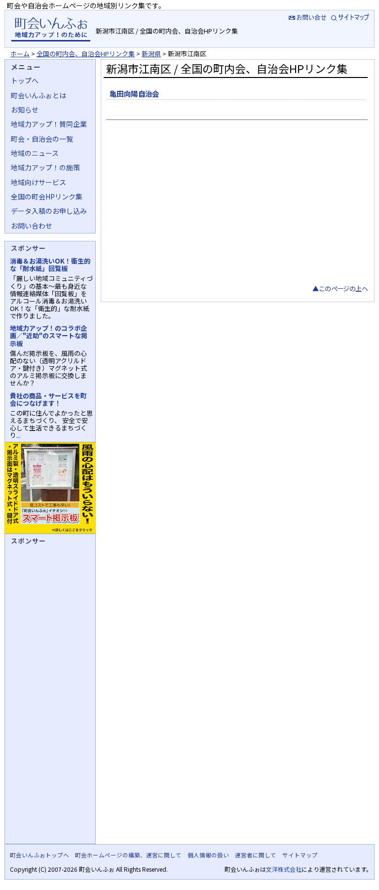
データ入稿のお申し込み (49, 211)
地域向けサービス (38, 182)
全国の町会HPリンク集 (46, 196)
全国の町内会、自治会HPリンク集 (86, 53)
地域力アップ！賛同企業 (49, 124)
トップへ (24, 80)
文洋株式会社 (284, 869)
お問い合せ (306, 17)
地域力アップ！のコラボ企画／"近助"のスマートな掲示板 (48, 335)
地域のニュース (35, 153)
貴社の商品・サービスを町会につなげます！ (48, 399)
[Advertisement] (236, 209)
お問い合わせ (31, 226)
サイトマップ (351, 17)
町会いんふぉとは (38, 95)
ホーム (20, 53)
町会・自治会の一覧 (42, 139)
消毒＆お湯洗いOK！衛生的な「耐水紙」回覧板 (50, 264)
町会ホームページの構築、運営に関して (128, 855)
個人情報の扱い (208, 855)
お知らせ (24, 110)
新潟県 (151, 53)
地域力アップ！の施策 (45, 167)
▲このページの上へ (340, 288)
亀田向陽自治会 (134, 93)
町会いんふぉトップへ (39, 855)
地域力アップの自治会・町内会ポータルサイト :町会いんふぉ (50, 28)
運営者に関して (255, 855)
